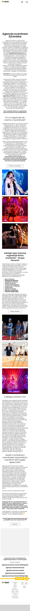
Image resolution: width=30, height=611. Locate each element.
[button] (27, 578)
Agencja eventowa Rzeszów (15, 567)
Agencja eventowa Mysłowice (15, 573)
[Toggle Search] (22, 2)
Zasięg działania (15, 597)
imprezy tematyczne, (11, 280)
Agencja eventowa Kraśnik (15, 570)
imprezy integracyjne (12, 291)
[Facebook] (22, 583)
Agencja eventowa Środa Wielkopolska (15, 576)
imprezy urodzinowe (11, 290)
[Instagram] (26, 583)
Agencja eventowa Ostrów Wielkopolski (15, 565)
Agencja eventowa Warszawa (15, 587)
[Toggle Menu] (27, 2)
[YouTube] (24, 586)
